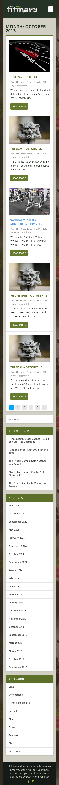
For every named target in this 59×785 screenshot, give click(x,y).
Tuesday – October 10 (26, 367)
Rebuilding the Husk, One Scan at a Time (28, 451)
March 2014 (15, 594)
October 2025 (16, 513)
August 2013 (16, 642)
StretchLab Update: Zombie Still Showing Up (27, 473)
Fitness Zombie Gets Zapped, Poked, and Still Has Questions (29, 440)
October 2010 (16, 659)
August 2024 (16, 570)
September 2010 (18, 667)
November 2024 (18, 545)
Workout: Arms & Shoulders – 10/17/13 (26, 222)
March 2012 (15, 651)
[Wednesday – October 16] (29, 277)
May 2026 (14, 505)
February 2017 (17, 578)
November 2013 (18, 618)
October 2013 (16, 626)
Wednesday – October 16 (28, 295)
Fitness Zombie (27, 82)
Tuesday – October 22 (26, 149)
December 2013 (17, 610)
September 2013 (18, 634)
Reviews (13, 735)
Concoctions (16, 694)
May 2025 (14, 529)
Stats (12, 743)
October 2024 (16, 554)
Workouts (14, 232)
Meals (12, 719)
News (12, 727)
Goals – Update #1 (23, 77)
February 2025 (17, 537)
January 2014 (16, 602)
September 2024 (18, 562)
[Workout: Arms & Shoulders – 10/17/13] (29, 202)
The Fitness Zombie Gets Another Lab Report (27, 462)
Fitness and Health (19, 702)
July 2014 (14, 586)
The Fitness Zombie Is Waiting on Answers (27, 484)
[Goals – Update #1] (29, 56)
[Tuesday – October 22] (29, 130)
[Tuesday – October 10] (29, 348)
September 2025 (18, 521)
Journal (13, 157)
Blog (12, 85)
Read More (19, 106)
